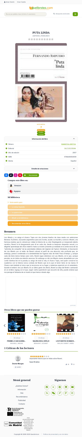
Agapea (17, 191)
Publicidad (22, 400)
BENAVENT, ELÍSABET (41, 343)
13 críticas (41, 338)
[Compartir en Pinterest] (20, 175)
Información (22, 389)
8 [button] (51, 346)
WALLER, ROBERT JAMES (65, 343)
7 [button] (47, 346)
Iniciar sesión (10, 2)
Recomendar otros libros (20, 223)
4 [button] (38, 346)
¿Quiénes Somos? (21, 386)
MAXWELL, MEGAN (16, 343)
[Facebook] (46, 387)
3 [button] (35, 346)
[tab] (41, 139)
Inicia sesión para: (16, 202)
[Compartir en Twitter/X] (11, 175)
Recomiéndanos (22, 397)
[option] (16, 329)
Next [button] (77, 325)
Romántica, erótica (68, 144)
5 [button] (41, 346)
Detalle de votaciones (39, 169)
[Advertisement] (43, 24)
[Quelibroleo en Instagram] (16, 175)
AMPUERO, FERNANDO (41, 36)
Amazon (17, 186)
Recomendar (33, 175)
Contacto (22, 404)
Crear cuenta (21, 2)
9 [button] (54, 346)
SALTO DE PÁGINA (70, 148)
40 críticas (16, 338)
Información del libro (40, 139)
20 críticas (65, 338)
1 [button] (28, 346)
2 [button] (31, 346)
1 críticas (41, 134)
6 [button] (44, 346)
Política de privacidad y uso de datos (55, 434)
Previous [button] (5, 325)
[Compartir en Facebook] (6, 175)
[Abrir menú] (75, 14)
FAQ (21, 393)
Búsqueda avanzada (62, 14)
